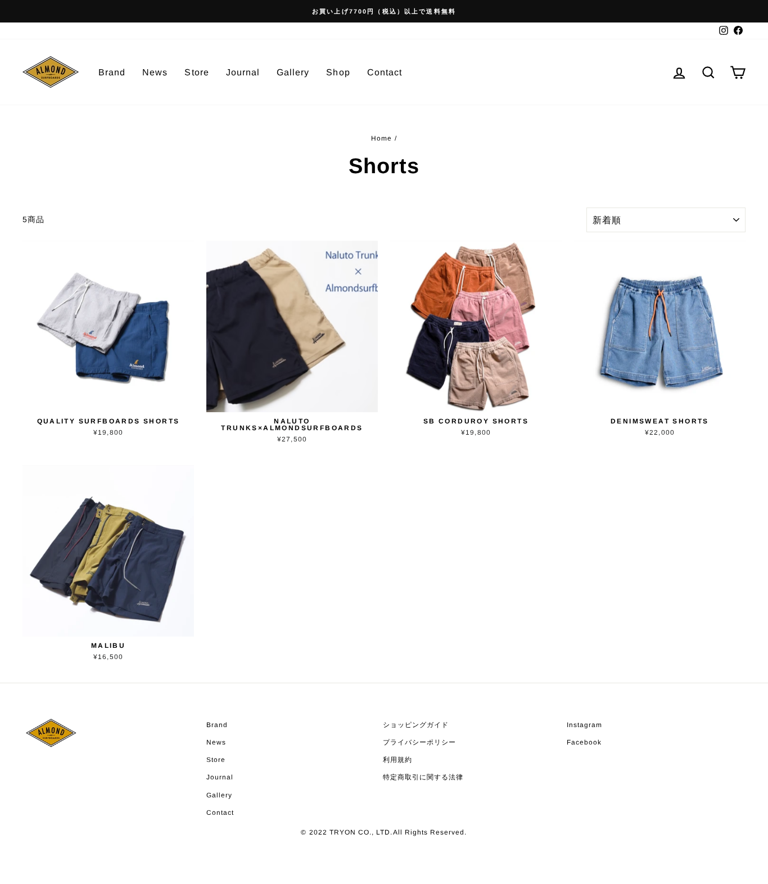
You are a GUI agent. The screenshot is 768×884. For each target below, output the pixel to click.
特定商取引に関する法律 (423, 777)
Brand (111, 72)
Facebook (584, 742)
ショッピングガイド (416, 725)
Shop (338, 72)
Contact (384, 72)
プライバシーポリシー (420, 742)
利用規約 (397, 760)
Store (196, 72)
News (155, 72)
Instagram (584, 725)
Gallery (293, 72)
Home (381, 138)
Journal (243, 72)
